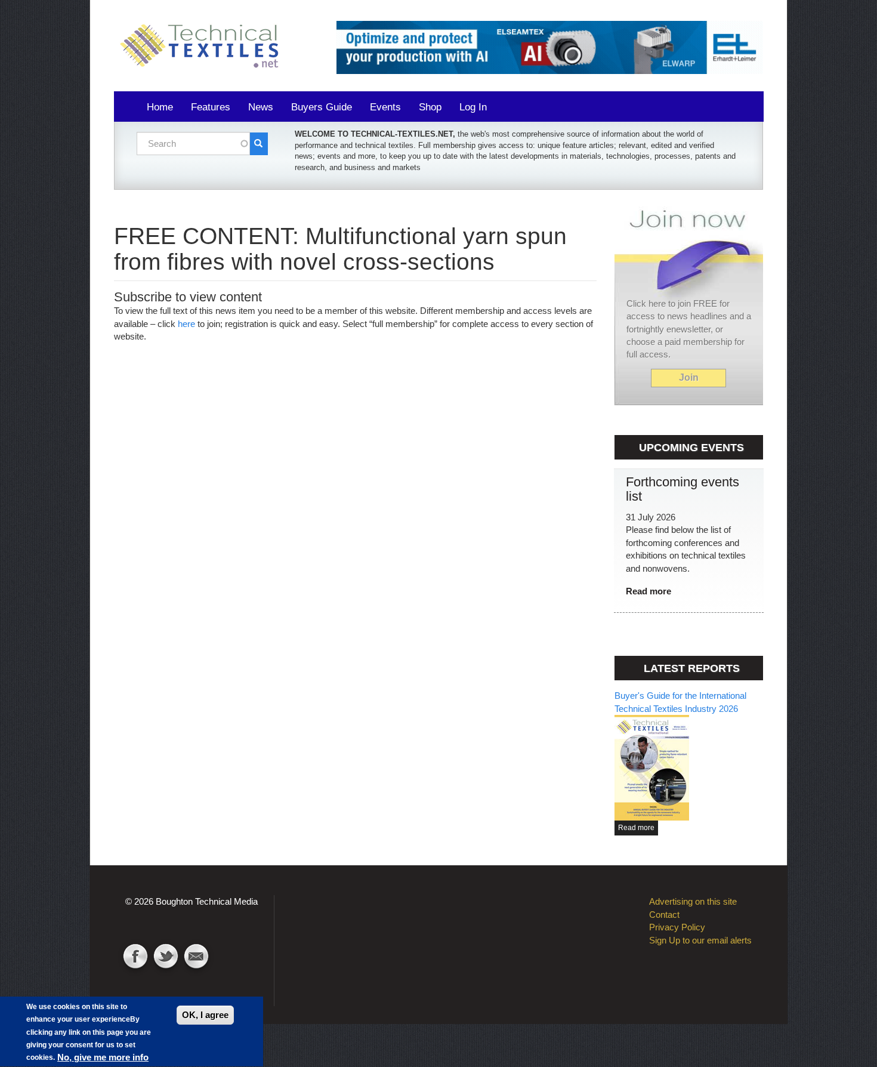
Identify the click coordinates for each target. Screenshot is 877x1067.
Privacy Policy (677, 927)
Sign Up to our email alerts (700, 940)
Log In (473, 107)
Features (210, 107)
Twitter (166, 957)
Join (689, 377)
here (186, 324)
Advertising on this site (693, 901)
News (260, 107)
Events (385, 107)
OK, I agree (205, 1015)
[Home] (203, 46)
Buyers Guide (321, 107)
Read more (648, 591)
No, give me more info (103, 1057)
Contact (196, 957)
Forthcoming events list (682, 489)
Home (160, 107)
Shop (430, 107)
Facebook (135, 957)
